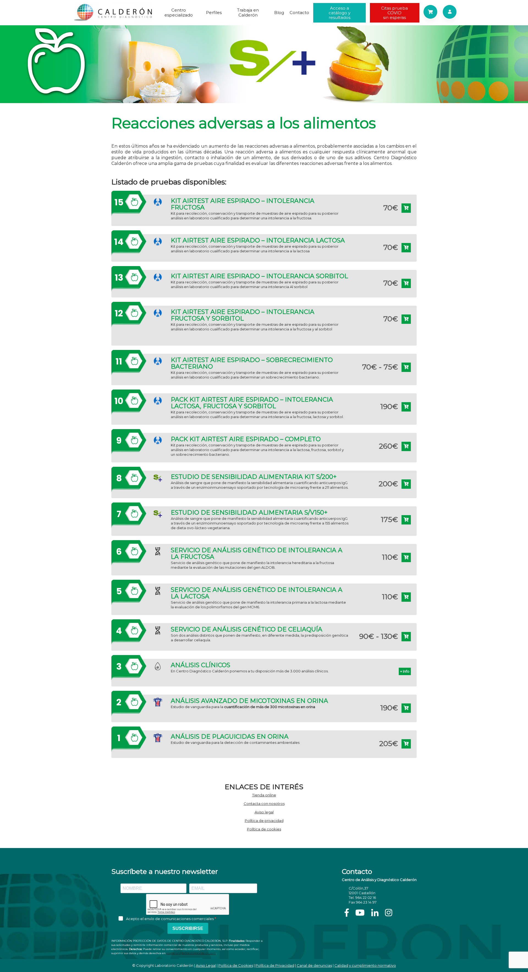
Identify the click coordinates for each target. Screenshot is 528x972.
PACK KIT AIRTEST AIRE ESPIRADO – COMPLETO (246, 439)
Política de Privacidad (274, 965)
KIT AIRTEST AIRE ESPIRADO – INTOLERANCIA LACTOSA (258, 240)
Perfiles (214, 12)
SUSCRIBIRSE (187, 928)
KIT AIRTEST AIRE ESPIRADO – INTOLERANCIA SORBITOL (259, 276)
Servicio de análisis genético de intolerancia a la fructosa (256, 553)
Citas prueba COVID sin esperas (394, 12)
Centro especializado (178, 12)
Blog (279, 12)
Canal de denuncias (314, 965)
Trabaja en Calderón (248, 12)
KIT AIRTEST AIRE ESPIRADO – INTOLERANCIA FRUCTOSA (242, 204)
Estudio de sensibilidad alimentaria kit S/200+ (254, 477)
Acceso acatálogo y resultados (339, 12)
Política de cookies (264, 829)
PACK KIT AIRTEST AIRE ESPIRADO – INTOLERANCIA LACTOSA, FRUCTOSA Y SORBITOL (252, 403)
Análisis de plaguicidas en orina (229, 736)
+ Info (404, 671)
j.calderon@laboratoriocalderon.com (191, 953)
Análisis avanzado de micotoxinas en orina (249, 701)
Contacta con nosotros (264, 803)
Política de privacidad (264, 820)
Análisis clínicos (200, 665)
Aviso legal (264, 812)
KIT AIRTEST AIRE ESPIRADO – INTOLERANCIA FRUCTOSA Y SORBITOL (242, 315)
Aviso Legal (206, 965)
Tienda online (264, 795)
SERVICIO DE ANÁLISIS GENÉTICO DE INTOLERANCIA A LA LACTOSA (256, 593)
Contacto (299, 12)
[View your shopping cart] (430, 12)
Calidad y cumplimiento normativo (365, 965)
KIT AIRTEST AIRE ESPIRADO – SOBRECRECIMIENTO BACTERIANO (252, 363)
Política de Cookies (235, 965)
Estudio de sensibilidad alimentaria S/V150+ (249, 512)
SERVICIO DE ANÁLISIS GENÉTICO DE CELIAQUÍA (246, 629)
